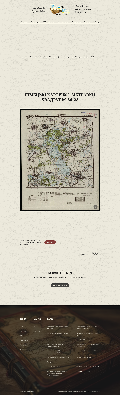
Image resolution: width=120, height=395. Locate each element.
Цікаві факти (63, 22)
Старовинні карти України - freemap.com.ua (70, 391)
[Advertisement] (60, 40)
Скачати (49, 242)
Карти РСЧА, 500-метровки (84, 340)
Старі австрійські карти (54, 366)
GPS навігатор (48, 22)
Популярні (35, 22)
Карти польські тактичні (83, 357)
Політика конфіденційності (27, 391)
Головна (24, 22)
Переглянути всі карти (83, 371)
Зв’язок (87, 22)
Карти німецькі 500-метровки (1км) (51, 57)
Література (76, 22)
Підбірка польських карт (54, 362)
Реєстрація (37, 331)
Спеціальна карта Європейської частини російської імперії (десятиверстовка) (57, 373)
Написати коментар (59, 285)
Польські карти (81, 362)
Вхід (97, 22)
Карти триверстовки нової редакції (58, 333)
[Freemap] (60, 9)
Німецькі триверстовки (54, 340)
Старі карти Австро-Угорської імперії (87, 366)
